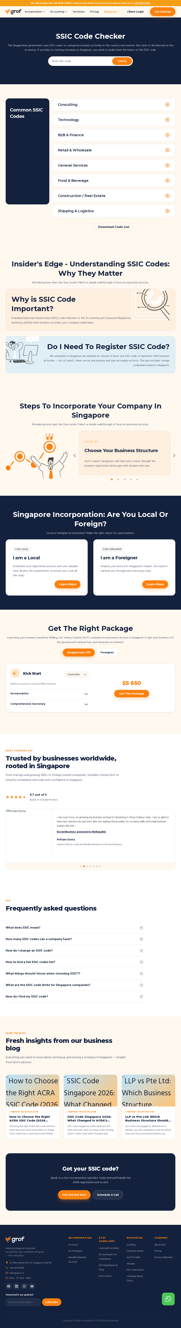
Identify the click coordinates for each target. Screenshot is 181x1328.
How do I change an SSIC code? (29, 950)
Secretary (79, 12)
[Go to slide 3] (87, 866)
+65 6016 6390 (17, 1268)
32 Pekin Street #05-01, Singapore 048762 (31, 1262)
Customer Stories (135, 1251)
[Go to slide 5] (94, 866)
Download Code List (113, 227)
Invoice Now (105, 1276)
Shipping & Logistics (76, 211)
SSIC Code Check (135, 1269)
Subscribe (51, 1302)
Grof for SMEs (133, 1257)
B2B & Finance (71, 135)
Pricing (94, 12)
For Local (73, 1244)
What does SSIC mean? (23, 927)
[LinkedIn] (16, 1286)
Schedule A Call (108, 1194)
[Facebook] (9, 1286)
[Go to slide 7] (100, 866)
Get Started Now (74, 1194)
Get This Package (131, 693)
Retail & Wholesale (75, 150)
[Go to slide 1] (81, 866)
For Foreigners (75, 1251)
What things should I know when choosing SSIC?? (43, 973)
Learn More (67, 584)
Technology (68, 120)
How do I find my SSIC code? (27, 996)
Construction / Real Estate (82, 196)
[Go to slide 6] (97, 866)
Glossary (131, 1263)
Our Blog (131, 1244)
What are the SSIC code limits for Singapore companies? (48, 985)
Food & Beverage (73, 180)
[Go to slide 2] (84, 866)
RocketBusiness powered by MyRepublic (81, 832)
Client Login (135, 11)
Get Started (162, 11)
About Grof (160, 1244)
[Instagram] (24, 1286)
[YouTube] (32, 1286)
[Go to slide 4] (90, 866)
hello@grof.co (17, 1273)
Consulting (67, 104)
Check (122, 61)
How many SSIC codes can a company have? (39, 939)
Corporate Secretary (109, 1248)
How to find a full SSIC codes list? (30, 962)
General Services (73, 165)
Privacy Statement (163, 1257)
